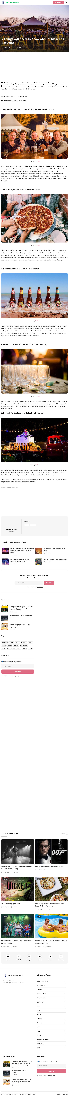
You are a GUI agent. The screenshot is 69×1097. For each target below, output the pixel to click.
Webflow (9, 1094)
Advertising (5, 642)
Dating (17, 642)
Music (8, 648)
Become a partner (31, 1094)
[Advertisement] (34, 65)
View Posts (11, 531)
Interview (16, 645)
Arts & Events (5, 35)
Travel (30, 648)
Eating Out (33, 525)
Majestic (58, 1094)
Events (26, 525)
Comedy (12, 642)
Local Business (23, 645)
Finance (10, 645)
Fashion (4, 645)
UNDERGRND (22, 1094)
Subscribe (59, 2)
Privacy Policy (40, 587)
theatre (25, 648)
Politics (14, 648)
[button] (66, 2)
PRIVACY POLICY (65, 1094)
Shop (19, 648)
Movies (3, 648)
